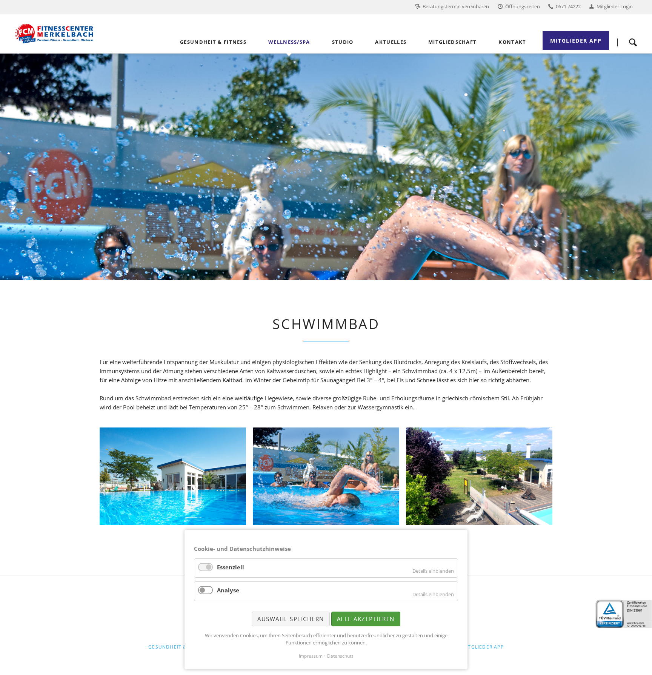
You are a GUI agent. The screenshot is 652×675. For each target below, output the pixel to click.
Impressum (311, 656)
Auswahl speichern (290, 619)
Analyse (228, 590)
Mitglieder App (483, 647)
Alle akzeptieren (366, 619)
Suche (632, 42)
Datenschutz (340, 656)
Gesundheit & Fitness (178, 647)
